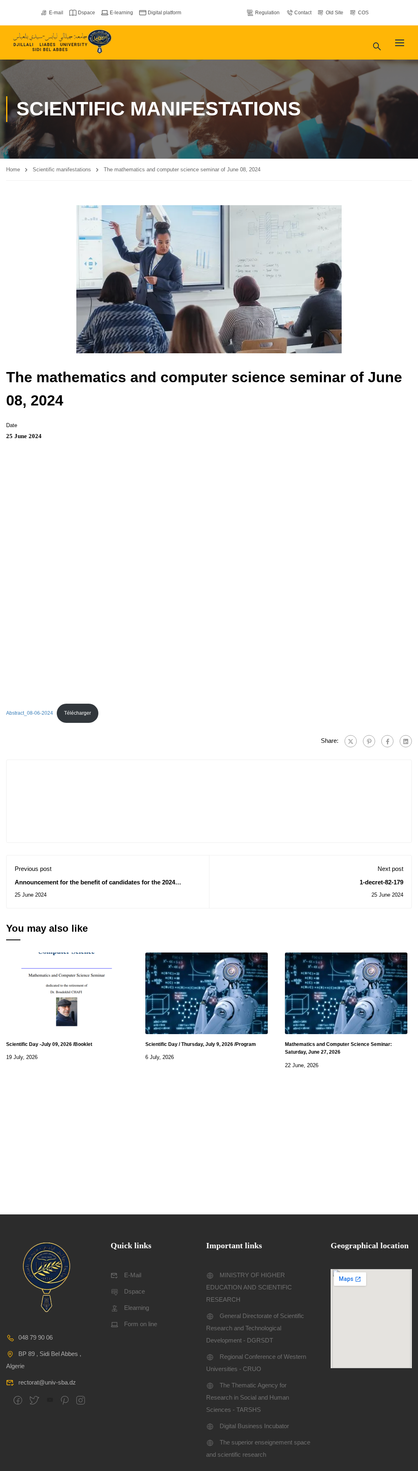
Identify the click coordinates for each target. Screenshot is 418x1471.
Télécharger (77, 713)
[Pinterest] (369, 741)
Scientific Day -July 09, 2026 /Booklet (49, 1044)
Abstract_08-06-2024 (29, 713)
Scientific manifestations (62, 169)
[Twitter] (351, 741)
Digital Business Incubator (254, 1425)
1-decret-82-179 (381, 882)
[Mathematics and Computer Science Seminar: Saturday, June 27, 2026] (346, 992)
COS (363, 13)
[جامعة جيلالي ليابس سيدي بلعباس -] (63, 43)
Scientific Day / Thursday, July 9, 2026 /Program (200, 1044)
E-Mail (132, 1275)
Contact (302, 13)
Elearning (136, 1307)
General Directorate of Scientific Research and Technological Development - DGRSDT (255, 1328)
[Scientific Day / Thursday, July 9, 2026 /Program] (206, 992)
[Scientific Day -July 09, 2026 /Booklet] (67, 992)
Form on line (140, 1323)
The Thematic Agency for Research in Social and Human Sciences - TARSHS (247, 1397)
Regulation (267, 13)
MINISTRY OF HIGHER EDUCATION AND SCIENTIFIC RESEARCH (249, 1287)
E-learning (121, 13)
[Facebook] (387, 741)
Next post (390, 868)
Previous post (33, 868)
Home (13, 169)
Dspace (86, 13)
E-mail (56, 13)
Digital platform (164, 13)
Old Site (334, 13)
